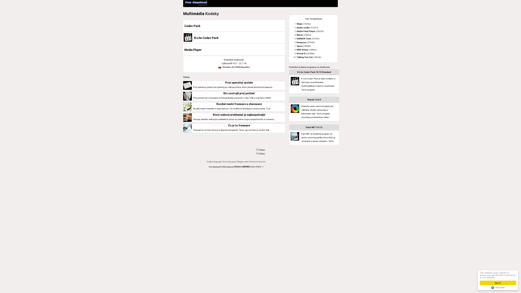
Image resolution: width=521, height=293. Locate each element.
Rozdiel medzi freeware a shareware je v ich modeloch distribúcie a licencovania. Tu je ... (232, 108)
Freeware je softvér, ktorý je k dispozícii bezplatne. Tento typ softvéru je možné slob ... (232, 130)
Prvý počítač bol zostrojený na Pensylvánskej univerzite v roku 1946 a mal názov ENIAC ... (233, 98)
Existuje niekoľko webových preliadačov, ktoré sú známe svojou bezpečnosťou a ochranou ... (234, 119)
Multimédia (193, 13)
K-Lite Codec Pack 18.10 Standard (314, 72)
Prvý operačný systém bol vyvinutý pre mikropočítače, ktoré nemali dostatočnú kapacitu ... (233, 87)
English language (214, 162)
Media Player (193, 50)
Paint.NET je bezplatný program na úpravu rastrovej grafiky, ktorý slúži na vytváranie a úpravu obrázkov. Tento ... (318, 138)
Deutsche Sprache (257, 162)
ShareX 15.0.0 (314, 99)
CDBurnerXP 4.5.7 (229, 63)
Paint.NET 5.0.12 (314, 127)
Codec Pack (192, 26)
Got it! (498, 283)
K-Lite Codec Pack (206, 38)
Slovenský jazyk (229, 162)
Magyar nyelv (243, 162)
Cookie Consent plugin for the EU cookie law (498, 287)
